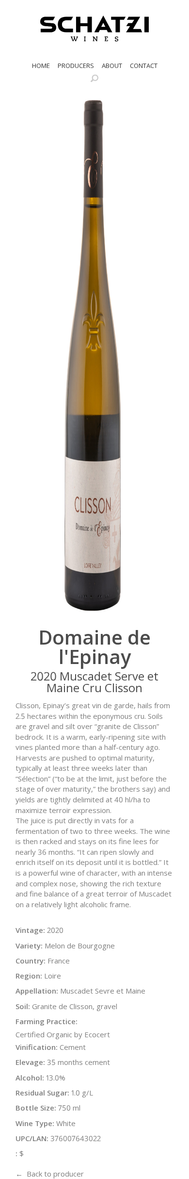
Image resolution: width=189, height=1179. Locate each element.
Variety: (29, 945)
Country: (31, 960)
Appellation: (37, 991)
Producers (76, 65)
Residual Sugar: (42, 1092)
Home (41, 65)
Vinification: (37, 1047)
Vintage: (30, 930)
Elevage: (30, 1062)
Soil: (23, 1006)
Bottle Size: (36, 1108)
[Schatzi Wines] (94, 29)
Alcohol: (30, 1077)
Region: (29, 975)
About (112, 65)
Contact (144, 65)
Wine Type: (35, 1123)
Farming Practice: (47, 1021)
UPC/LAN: (32, 1138)
